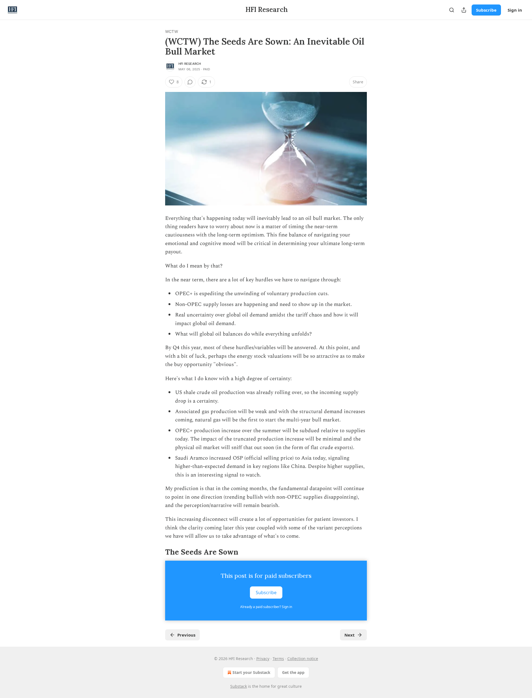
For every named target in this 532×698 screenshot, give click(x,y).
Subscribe (486, 10)
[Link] (157, 552)
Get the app (293, 672)
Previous (186, 635)
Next (349, 635)
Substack (238, 686)
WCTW (171, 31)
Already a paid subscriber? (266, 606)
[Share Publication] (463, 10)
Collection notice (302, 658)
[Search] (451, 10)
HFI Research (189, 64)
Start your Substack (251, 672)
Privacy (262, 658)
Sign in (515, 10)
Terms (278, 658)
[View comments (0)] (190, 81)
